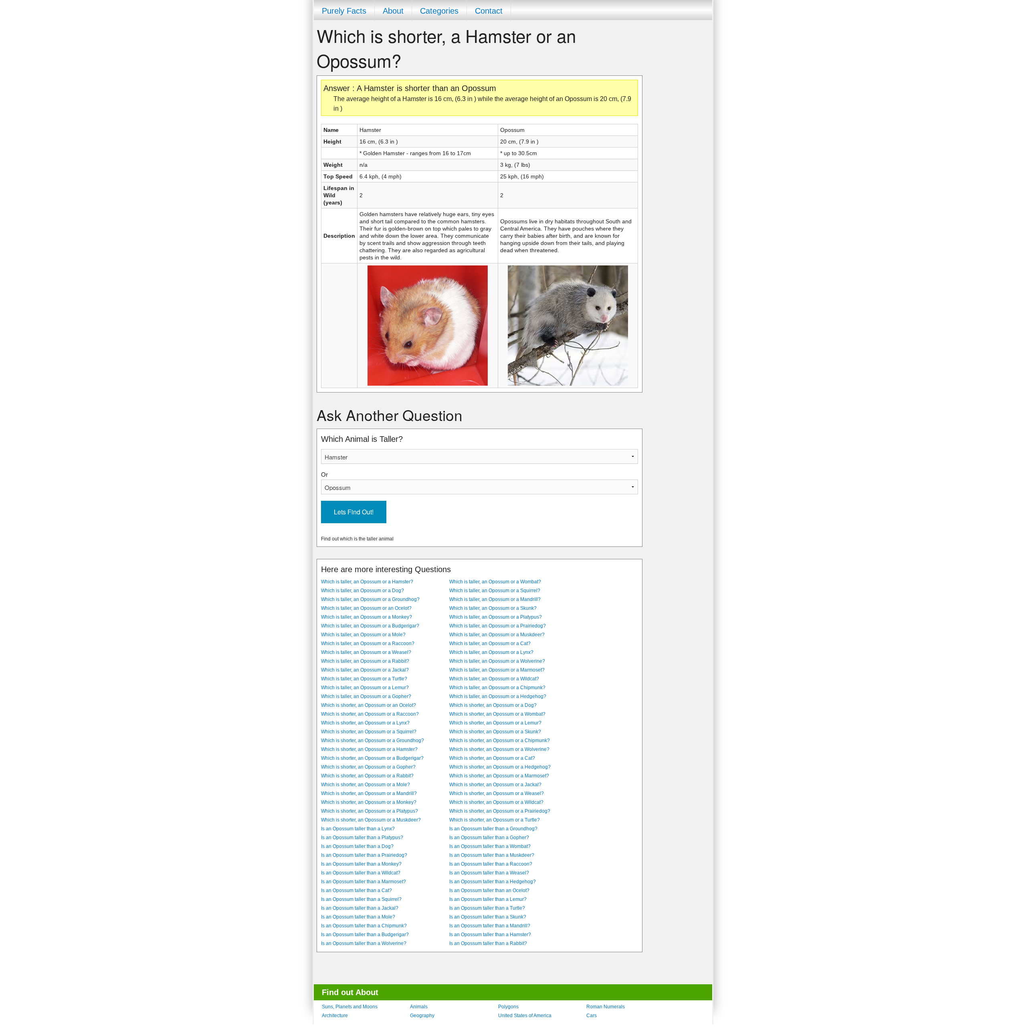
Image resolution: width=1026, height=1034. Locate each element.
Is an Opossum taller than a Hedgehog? (492, 881)
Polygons (508, 1007)
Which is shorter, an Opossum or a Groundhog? (372, 740)
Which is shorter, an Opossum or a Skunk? (495, 732)
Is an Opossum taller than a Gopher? (489, 837)
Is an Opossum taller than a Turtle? (487, 908)
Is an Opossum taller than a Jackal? (359, 908)
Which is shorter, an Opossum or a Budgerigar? (372, 758)
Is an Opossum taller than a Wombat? (490, 846)
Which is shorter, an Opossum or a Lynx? (365, 723)
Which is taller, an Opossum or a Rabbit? (365, 661)
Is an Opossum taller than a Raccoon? (490, 864)
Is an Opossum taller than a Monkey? (361, 864)
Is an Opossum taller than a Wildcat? (360, 873)
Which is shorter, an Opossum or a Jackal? (495, 784)
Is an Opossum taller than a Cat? (356, 890)
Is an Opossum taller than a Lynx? (358, 829)
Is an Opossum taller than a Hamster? (490, 934)
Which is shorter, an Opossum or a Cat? (492, 758)
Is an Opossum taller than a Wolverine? (363, 943)
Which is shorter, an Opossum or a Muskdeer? (371, 820)
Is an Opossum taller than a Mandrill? (489, 926)
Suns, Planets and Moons (350, 1007)
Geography (422, 1015)
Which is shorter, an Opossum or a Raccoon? (370, 714)
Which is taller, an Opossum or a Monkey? (366, 617)
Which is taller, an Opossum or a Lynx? (491, 652)
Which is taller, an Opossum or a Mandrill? (495, 599)
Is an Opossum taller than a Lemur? (488, 899)
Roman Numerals (605, 1007)
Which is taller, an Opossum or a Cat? (490, 643)
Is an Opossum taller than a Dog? (357, 846)
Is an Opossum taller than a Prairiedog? (364, 855)
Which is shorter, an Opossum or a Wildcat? (496, 802)
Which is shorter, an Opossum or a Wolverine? (499, 749)
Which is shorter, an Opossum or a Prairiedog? (499, 811)
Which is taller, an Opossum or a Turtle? (364, 679)
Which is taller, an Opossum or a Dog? (362, 590)
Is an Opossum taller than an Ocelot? (489, 890)
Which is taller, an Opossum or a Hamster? (367, 582)
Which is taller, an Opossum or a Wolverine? (497, 661)
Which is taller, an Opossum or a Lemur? (365, 687)
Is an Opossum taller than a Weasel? (489, 873)
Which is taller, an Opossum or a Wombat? (495, 582)
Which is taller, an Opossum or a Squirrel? (494, 590)
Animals (419, 1007)
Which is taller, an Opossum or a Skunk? (493, 608)
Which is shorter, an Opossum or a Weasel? (496, 793)
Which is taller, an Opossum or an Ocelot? (366, 608)
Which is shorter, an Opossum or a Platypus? (369, 811)
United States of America (524, 1015)
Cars (591, 1015)
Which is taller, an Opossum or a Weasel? (366, 652)
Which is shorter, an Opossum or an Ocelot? (368, 705)
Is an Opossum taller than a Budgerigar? (365, 934)
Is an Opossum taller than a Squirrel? (361, 899)
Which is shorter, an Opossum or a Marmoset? (499, 776)
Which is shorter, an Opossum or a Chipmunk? (499, 740)
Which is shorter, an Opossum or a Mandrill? (369, 793)
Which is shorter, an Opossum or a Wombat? (497, 714)
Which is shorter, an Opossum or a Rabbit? (367, 776)
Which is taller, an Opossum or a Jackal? (365, 670)
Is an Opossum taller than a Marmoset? (363, 881)
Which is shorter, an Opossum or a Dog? (493, 705)
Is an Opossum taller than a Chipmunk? (364, 926)
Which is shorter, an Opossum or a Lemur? (495, 723)
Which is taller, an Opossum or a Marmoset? (497, 670)
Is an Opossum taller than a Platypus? (362, 837)
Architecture (335, 1015)
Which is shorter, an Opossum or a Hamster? (369, 749)
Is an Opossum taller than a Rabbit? (488, 943)
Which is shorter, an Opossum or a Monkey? (368, 802)
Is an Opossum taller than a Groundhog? (493, 829)
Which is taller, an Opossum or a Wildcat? (494, 679)
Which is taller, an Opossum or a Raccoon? (367, 643)
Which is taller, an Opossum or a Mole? (363, 634)
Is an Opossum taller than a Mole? (358, 917)
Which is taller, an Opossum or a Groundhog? (370, 599)
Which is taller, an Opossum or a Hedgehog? (497, 696)
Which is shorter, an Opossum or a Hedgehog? (500, 767)
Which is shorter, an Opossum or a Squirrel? (368, 732)
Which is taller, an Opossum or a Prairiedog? (497, 626)
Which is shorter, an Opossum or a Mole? (365, 784)
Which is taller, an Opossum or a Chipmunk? (497, 687)
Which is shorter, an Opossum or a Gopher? (368, 767)
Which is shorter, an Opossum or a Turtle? (494, 820)
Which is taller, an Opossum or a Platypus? (495, 617)
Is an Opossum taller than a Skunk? (487, 917)
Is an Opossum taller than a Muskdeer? (491, 855)
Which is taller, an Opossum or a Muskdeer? (497, 634)
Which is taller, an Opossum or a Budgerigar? (370, 626)
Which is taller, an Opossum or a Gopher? (366, 696)
